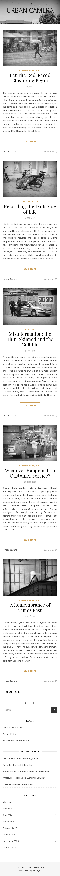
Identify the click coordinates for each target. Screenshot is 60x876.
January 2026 (9, 834)
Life (38, 70)
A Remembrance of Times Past (30, 607)
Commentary (26, 70)
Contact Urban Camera (14, 727)
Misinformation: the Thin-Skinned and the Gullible (30, 339)
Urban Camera (30, 10)
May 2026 (7, 808)
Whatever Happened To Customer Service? (30, 473)
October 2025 (9, 847)
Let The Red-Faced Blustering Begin (30, 77)
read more (30, 141)
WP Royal (37, 870)
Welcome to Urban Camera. (16, 740)
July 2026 (7, 802)
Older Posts (13, 692)
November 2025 (11, 841)
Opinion (33, 201)
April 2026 (8, 815)
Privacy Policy (9, 734)
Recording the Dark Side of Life (30, 209)
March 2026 (8, 821)
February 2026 (10, 828)
